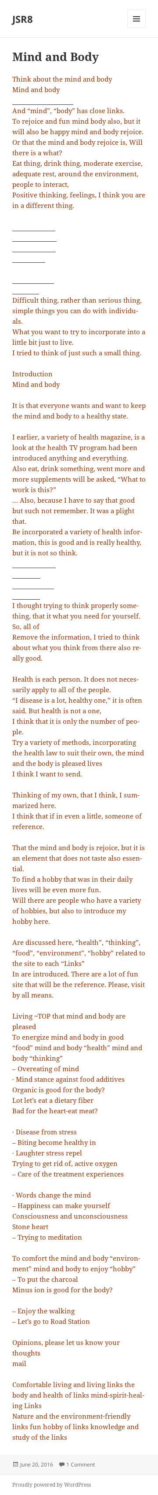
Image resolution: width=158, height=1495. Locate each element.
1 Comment (80, 1464)
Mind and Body (55, 56)
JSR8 (22, 18)
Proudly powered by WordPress (51, 1484)
